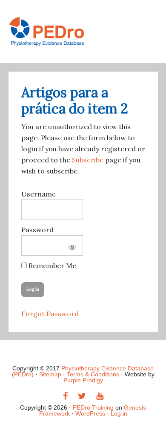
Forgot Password (50, 313)
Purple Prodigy (83, 380)
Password (37, 229)
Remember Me (51, 265)
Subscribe (87, 160)
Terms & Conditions (93, 374)
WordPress (90, 413)
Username (38, 194)
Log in (119, 413)
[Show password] (71, 245)
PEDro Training (83, 31)
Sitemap (50, 374)
